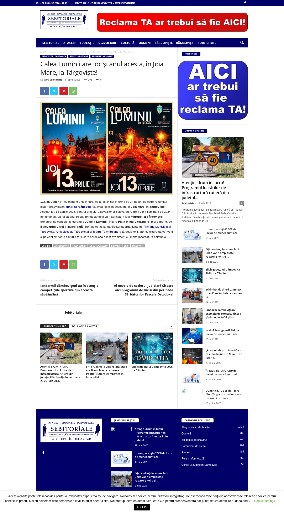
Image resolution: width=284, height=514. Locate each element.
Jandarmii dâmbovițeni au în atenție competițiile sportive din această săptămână (69, 289)
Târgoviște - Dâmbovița (54, 56)
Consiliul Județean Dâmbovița (199, 464)
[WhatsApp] (73, 91)
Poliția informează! (193, 458)
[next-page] (171, 326)
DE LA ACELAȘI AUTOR (84, 326)
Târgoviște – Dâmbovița (174, 43)
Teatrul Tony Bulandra (107, 231)
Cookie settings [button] (264, 501)
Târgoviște (137, 246)
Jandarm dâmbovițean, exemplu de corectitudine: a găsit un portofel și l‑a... (223, 313)
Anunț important (58, 52)
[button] (242, 42)
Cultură (128, 43)
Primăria (115, 246)
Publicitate (207, 43)
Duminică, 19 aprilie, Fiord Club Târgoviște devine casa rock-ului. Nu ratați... (223, 394)
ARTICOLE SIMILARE (55, 326)
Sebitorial (50, 43)
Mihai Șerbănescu (78, 206)
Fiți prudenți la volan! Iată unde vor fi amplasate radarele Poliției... (222, 252)
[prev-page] (166, 326)
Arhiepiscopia (61, 246)
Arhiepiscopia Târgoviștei (72, 231)
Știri (126, 246)
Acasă (43, 52)
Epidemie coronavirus (194, 439)
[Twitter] (54, 91)
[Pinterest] (63, 91)
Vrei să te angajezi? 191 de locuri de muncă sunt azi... (222, 332)
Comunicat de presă (194, 446)
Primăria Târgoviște (102, 56)
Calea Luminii (79, 246)
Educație (87, 43)
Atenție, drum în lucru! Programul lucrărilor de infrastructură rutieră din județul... (205, 190)
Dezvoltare (107, 43)
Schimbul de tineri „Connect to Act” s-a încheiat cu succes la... (224, 293)
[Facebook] (245, 3)
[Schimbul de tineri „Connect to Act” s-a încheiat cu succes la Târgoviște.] (192, 295)
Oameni (145, 43)
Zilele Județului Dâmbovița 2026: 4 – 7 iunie (152, 368)
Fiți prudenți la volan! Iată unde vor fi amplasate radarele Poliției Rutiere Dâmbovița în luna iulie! (106, 372)
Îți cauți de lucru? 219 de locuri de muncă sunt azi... (222, 372)
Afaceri (69, 43)
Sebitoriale (56, 79)
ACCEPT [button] (142, 507)
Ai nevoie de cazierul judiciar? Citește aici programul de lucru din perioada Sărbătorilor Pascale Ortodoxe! (143, 289)
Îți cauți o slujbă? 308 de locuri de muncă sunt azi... (222, 231)
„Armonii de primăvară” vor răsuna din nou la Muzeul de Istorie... (224, 354)
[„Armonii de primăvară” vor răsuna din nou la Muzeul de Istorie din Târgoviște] (192, 356)
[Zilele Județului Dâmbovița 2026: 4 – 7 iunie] (152, 348)
